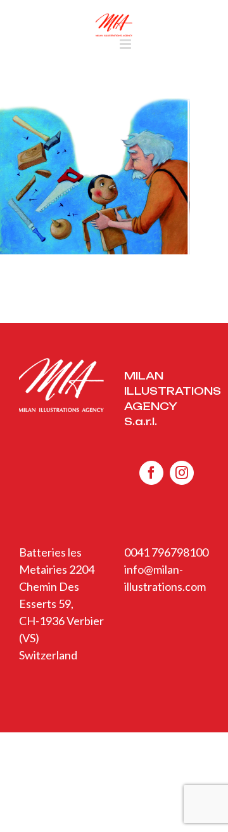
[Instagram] (182, 473)
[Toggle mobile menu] (126, 44)
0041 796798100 (166, 552)
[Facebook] (151, 473)
